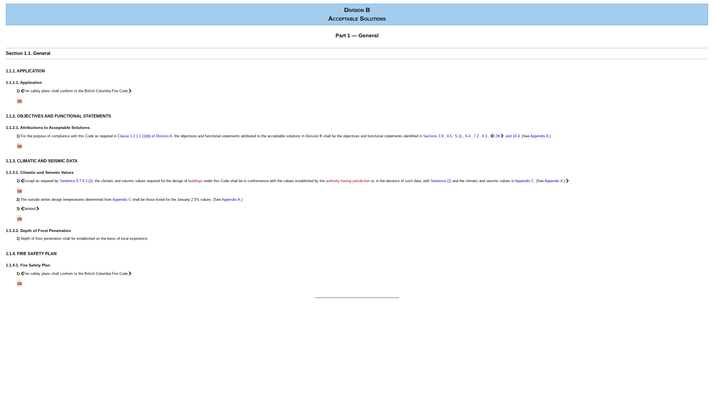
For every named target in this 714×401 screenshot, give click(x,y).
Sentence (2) (441, 181)
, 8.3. (484, 136)
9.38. (497, 136)
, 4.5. (449, 136)
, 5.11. (458, 136)
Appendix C (524, 181)
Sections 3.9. (434, 136)
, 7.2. (475, 136)
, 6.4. (467, 136)
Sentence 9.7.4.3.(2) (76, 181)
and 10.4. (513, 136)
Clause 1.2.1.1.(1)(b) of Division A (145, 136)
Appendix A (539, 136)
